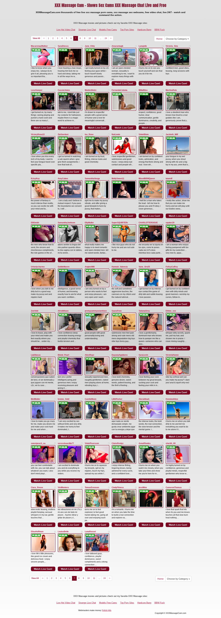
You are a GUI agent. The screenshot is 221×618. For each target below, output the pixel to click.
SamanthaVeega (92, 178)
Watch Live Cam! (43, 83)
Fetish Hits (106, 610)
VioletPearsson (92, 443)
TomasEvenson (92, 487)
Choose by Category (177, 38)
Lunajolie (143, 46)
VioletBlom (144, 134)
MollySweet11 (118, 178)
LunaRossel (90, 531)
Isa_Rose (89, 134)
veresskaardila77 (66, 443)
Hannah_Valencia (120, 267)
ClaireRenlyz (117, 443)
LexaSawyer (36, 90)
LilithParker (117, 399)
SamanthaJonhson (66, 223)
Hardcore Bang (144, 29)
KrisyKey (35, 178)
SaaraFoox (117, 311)
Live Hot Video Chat (65, 29)
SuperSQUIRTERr (120, 223)
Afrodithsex (63, 311)
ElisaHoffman (37, 531)
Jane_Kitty (90, 46)
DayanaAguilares (120, 355)
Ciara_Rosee (37, 487)
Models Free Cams (108, 29)
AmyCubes (63, 178)
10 (90, 38)
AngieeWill (89, 267)
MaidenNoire (90, 90)
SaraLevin (143, 355)
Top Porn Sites (127, 29)
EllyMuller (89, 223)
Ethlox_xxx (171, 311)
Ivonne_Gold (63, 399)
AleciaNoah (144, 399)
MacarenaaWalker (39, 46)
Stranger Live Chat (87, 29)
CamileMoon (90, 399)
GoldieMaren (63, 267)
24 (106, 38)
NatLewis (116, 134)
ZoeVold (34, 311)
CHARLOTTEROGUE (148, 223)
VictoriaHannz (172, 355)
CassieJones (64, 90)
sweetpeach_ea (38, 443)
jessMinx (143, 487)
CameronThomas (174, 487)
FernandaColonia (119, 90)
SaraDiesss (63, 46)
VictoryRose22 (38, 134)
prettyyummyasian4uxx (96, 311)
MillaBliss (143, 90)
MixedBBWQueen (147, 178)
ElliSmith (35, 223)
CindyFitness (118, 487)
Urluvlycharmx (38, 267)
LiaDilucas (36, 355)
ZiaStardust (63, 134)
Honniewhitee (172, 399)
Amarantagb (117, 46)
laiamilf (169, 178)
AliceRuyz (89, 355)
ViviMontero (63, 487)
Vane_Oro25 (144, 267)
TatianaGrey (144, 311)
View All (36, 38)
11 (95, 38)
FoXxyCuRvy (172, 267)
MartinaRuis (171, 90)
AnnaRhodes (145, 443)
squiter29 (170, 223)
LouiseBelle (63, 531)
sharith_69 (171, 443)
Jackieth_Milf (172, 134)
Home (159, 38)
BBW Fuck (160, 29)
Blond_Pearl (63, 355)
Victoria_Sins (172, 46)
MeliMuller (35, 399)
